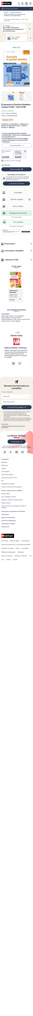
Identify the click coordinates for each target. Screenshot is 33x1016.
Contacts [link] (8, 559)
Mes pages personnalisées (11, 8)
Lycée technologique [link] (7, 474)
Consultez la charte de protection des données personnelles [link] (13, 426)
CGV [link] (2, 559)
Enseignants (5, 459)
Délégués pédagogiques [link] (8, 552)
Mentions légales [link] (14, 541)
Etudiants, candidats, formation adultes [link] (12, 499)
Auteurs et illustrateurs (8, 517)
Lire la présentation (15, 145)
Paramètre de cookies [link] (7, 548)
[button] (16, 68)
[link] (13, 363)
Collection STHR (7, 120)
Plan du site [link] (4, 541)
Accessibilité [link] (24, 548)
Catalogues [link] (20, 552)
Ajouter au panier (15, 169)
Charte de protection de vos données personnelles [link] (15, 544)
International (5, 526)
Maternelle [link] (4, 462)
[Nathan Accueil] (6, 3)
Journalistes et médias (8, 523)
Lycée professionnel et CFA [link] (9, 477)
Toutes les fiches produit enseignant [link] (11, 487)
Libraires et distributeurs (8, 520)
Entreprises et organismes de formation (13, 511)
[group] (11, 96)
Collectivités (5, 514)
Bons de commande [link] (7, 556)
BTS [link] (2, 480)
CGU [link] (30, 556)
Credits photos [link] (25, 541)
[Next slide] (30, 38)
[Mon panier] (26, 3)
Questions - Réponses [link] (21, 556)
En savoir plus (17, 217)
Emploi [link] (17, 548)
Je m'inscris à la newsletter (15, 407)
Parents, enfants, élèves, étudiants (11, 490)
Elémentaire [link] (4, 465)
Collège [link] (3, 468)
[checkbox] (2, 412)
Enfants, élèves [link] (5, 493)
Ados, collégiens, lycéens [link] (8, 496)
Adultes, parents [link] (5, 503)
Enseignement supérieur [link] (8, 483)
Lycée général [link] (5, 471)
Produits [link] (15, 559)
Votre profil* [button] (6, 396)
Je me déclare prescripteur (16, 183)
